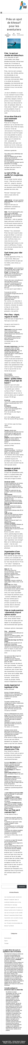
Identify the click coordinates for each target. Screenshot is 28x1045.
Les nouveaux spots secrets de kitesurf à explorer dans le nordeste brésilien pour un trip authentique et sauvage (13, 901)
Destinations (7, 938)
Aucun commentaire (20, 34)
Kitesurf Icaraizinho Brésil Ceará (13, 915)
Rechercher (22, 886)
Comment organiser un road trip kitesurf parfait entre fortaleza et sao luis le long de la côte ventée (13, 910)
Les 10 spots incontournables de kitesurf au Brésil (13, 924)
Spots (6, 940)
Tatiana (14, 35)
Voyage (6, 943)
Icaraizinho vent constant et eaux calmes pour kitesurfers (13, 919)
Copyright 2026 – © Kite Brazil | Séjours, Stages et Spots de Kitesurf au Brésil (14, 1042)
